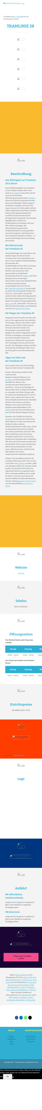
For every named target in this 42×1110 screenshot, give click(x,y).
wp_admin (17, 17)
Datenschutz (31, 1036)
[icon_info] (21, 39)
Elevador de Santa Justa (26, 481)
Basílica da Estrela (23, 309)
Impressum (30, 1039)
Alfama (26, 276)
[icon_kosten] (21, 59)
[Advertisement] (21, 128)
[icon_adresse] (21, 69)
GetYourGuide (18, 755)
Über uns (30, 1041)
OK (7, 1076)
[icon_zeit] (21, 49)
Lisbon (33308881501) (19, 990)
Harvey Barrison (21, 975)
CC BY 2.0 (23, 987)
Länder (11, 1036)
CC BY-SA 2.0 (27, 980)
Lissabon (17, 193)
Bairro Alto (9, 304)
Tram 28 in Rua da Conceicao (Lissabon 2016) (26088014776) (21, 984)
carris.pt (21, 573)
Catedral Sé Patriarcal (16, 288)
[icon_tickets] (21, 78)
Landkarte (11, 1039)
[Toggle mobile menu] (38, 3)
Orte (11, 1041)
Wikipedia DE (26, 995)
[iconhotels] (21, 88)
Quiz (11, 1044)
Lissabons (9, 419)
